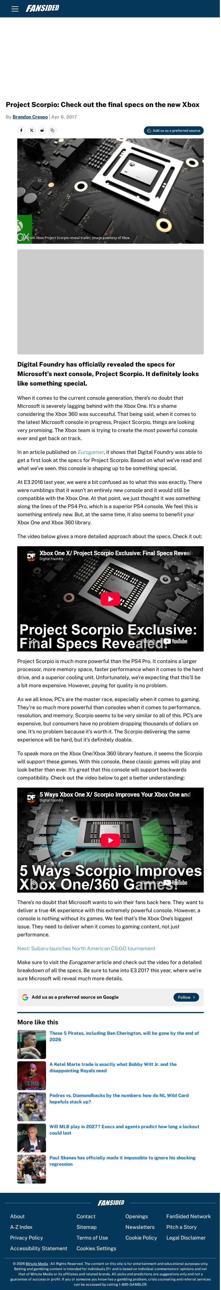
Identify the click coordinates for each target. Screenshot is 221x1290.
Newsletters (140, 1227)
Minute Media (37, 1264)
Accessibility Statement (38, 1248)
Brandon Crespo (30, 117)
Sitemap (87, 1227)
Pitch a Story (181, 1227)
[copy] (52, 130)
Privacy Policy (26, 1238)
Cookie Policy (141, 1238)
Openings (136, 1216)
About (17, 1216)
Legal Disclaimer (186, 1238)
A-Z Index (21, 1227)
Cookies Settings (96, 1248)
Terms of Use (92, 1238)
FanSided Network (188, 1216)
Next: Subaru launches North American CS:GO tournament (86, 948)
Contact (86, 1216)
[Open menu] (15, 8)
